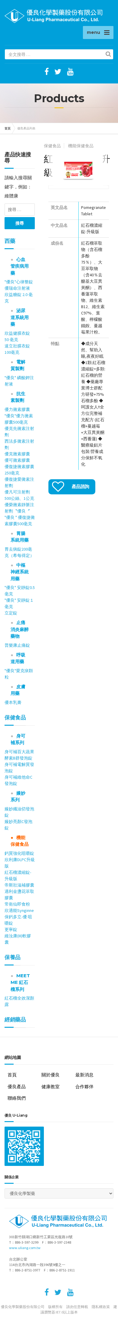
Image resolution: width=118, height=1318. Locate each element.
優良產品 (17, 1086)
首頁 (8, 128)
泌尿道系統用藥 (20, 317)
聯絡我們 (17, 1098)
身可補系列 (18, 739)
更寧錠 (11, 929)
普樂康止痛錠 (17, 645)
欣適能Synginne (19, 910)
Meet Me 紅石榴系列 (20, 982)
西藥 (10, 241)
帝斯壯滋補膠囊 (19, 885)
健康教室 (50, 1086)
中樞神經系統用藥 (20, 571)
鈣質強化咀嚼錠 (19, 853)
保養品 (13, 957)
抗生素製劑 (18, 397)
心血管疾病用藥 (20, 266)
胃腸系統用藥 (20, 536)
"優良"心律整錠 (19, 282)
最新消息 (84, 1075)
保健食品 (15, 717)
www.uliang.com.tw (25, 1247)
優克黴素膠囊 (19, 454)
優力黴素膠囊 (17, 409)
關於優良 (50, 1075)
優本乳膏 (13, 702)
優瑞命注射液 (19, 288)
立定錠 (11, 613)
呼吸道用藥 (18, 658)
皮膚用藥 (18, 690)
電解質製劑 (18, 365)
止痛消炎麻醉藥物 (20, 629)
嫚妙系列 (18, 796)
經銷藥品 (15, 1019)
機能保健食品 (20, 841)
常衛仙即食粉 (17, 904)
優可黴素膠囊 (17, 460)
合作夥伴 (84, 1086)
